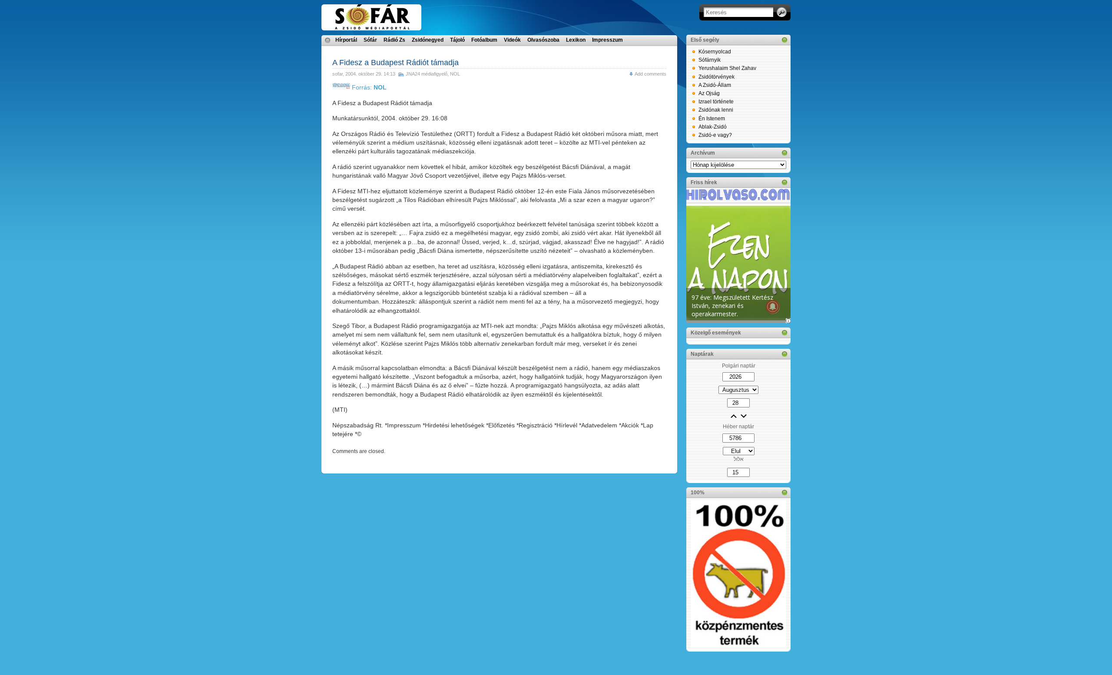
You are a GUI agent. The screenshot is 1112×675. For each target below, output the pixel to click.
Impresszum (607, 40)
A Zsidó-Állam (714, 85)
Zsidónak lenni (715, 110)
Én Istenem (711, 119)
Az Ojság (709, 93)
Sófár (370, 40)
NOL (455, 73)
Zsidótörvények (716, 77)
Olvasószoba (543, 40)
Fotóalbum (484, 40)
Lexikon (576, 40)
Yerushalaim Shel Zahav (727, 68)
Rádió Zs (394, 40)
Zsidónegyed (427, 40)
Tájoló (457, 40)
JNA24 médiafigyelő (426, 73)
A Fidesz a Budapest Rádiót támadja (395, 62)
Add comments (650, 73)
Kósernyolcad (714, 52)
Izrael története (716, 102)
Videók (512, 40)
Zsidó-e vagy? (715, 135)
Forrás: (368, 87)
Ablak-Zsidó (712, 127)
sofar (337, 73)
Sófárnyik (709, 60)
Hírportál (346, 40)
